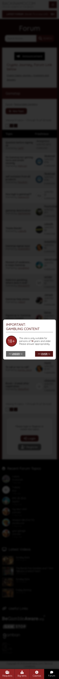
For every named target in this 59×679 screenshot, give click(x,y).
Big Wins (22, 675)
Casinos (37, 675)
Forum (51, 675)
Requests (7, 675)
